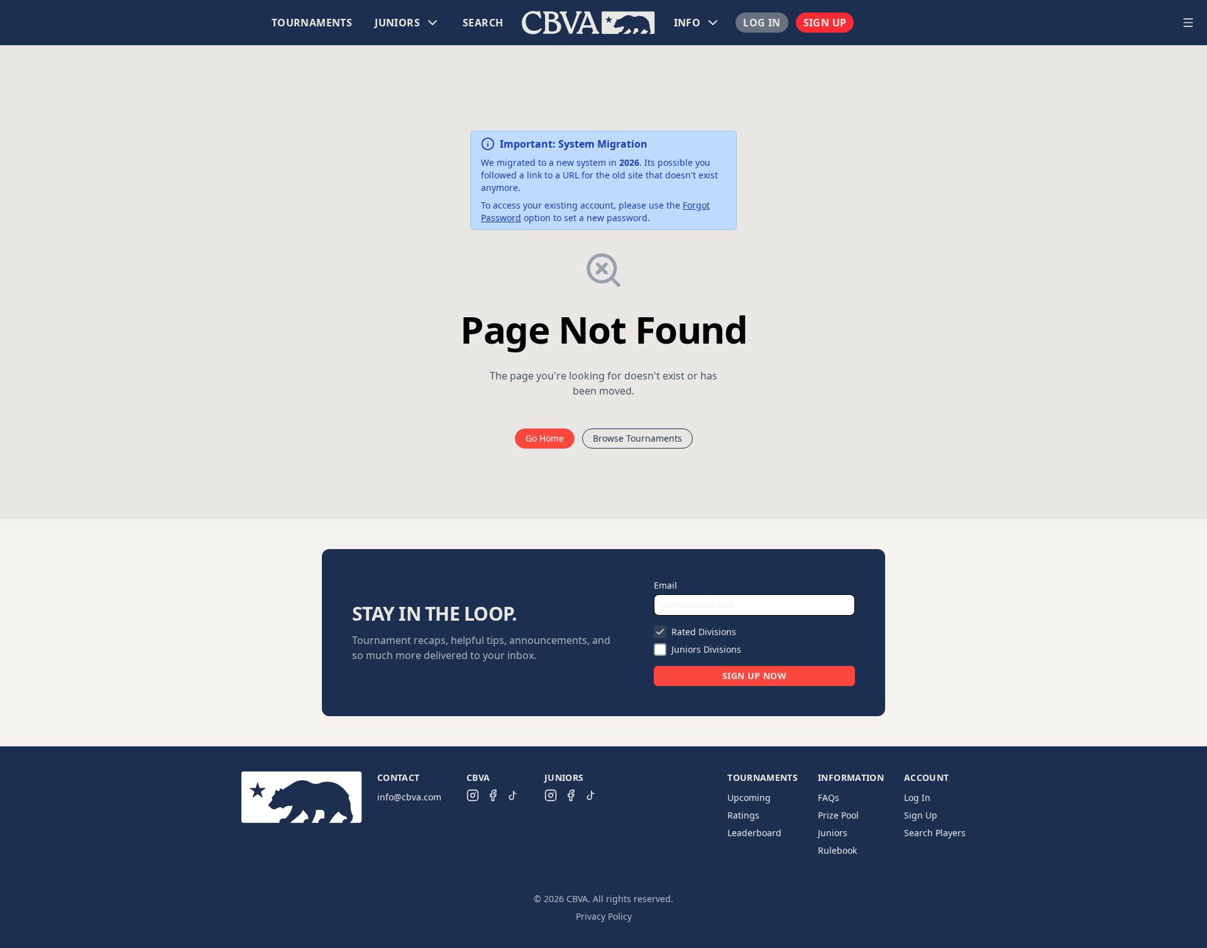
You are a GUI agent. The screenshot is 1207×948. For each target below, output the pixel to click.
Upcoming (749, 798)
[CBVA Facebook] (493, 795)
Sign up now (754, 676)
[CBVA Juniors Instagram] (550, 795)
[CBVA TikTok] (513, 795)
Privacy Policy (604, 916)
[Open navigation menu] (1188, 22)
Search (483, 23)
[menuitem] (312, 22)
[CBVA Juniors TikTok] (591, 795)
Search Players (935, 833)
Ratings (743, 815)
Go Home (545, 438)
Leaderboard (754, 833)
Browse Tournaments (637, 438)
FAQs (828, 798)
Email (665, 585)
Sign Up (825, 23)
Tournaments (312, 23)
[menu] (588, 23)
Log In (761, 23)
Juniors (832, 833)
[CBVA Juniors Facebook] (571, 795)
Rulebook (837, 850)
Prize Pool (838, 815)
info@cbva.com (409, 797)
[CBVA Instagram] (472, 795)
